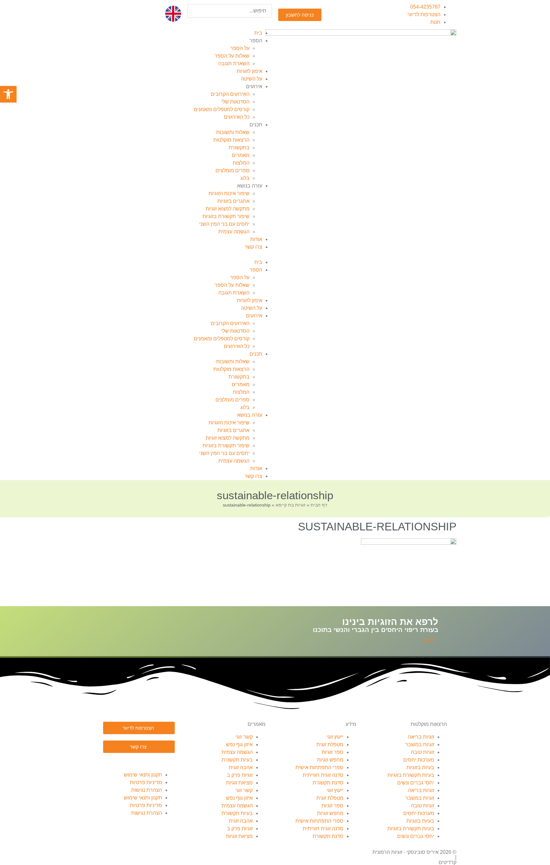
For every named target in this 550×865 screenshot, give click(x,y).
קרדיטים (447, 862)
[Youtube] (132, 761)
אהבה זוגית (241, 767)
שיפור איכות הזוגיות (229, 193)
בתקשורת (239, 147)
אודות (256, 239)
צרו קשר (253, 247)
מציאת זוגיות (239, 782)
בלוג (245, 178)
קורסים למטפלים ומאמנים (222, 109)
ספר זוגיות (332, 752)
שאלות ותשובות (233, 132)
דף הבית (319, 505)
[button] (229, 21)
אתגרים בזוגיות (233, 201)
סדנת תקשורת (328, 782)
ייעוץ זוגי (335, 737)
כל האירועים (237, 117)
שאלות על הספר (232, 56)
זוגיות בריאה (421, 737)
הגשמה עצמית (234, 231)
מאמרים (241, 155)
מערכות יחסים (418, 759)
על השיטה (251, 79)
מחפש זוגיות (330, 759)
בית (258, 33)
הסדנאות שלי (235, 101)
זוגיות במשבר (419, 744)
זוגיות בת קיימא (291, 505)
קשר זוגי (244, 737)
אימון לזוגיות (249, 71)
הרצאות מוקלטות (231, 140)
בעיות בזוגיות (420, 767)
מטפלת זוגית (329, 744)
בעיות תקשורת (237, 759)
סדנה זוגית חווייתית (323, 775)
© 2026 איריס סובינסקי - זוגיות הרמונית (414, 852)
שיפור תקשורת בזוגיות (226, 216)
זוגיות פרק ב (240, 775)
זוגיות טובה (422, 752)
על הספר (240, 48)
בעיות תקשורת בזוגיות (410, 775)
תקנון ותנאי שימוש (143, 774)
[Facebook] (167, 761)
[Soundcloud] (150, 761)
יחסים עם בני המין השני (224, 224)
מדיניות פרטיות (146, 782)
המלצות (241, 163)
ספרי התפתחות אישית (319, 767)
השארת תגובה (234, 63)
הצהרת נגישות (146, 790)
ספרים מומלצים (232, 170)
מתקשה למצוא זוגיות (228, 208)
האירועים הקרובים (230, 94)
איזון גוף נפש (239, 744)
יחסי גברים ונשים (415, 782)
